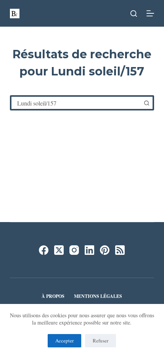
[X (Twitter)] (59, 250)
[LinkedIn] (89, 250)
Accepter (64, 340)
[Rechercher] (133, 13)
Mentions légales (98, 296)
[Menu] (150, 13)
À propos (53, 296)
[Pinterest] (104, 250)
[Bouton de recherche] (146, 103)
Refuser (100, 340)
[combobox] (75, 102)
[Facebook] (43, 250)
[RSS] (120, 250)
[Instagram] (74, 250)
